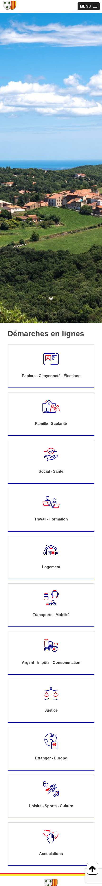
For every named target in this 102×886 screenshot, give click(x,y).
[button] (89, 6)
